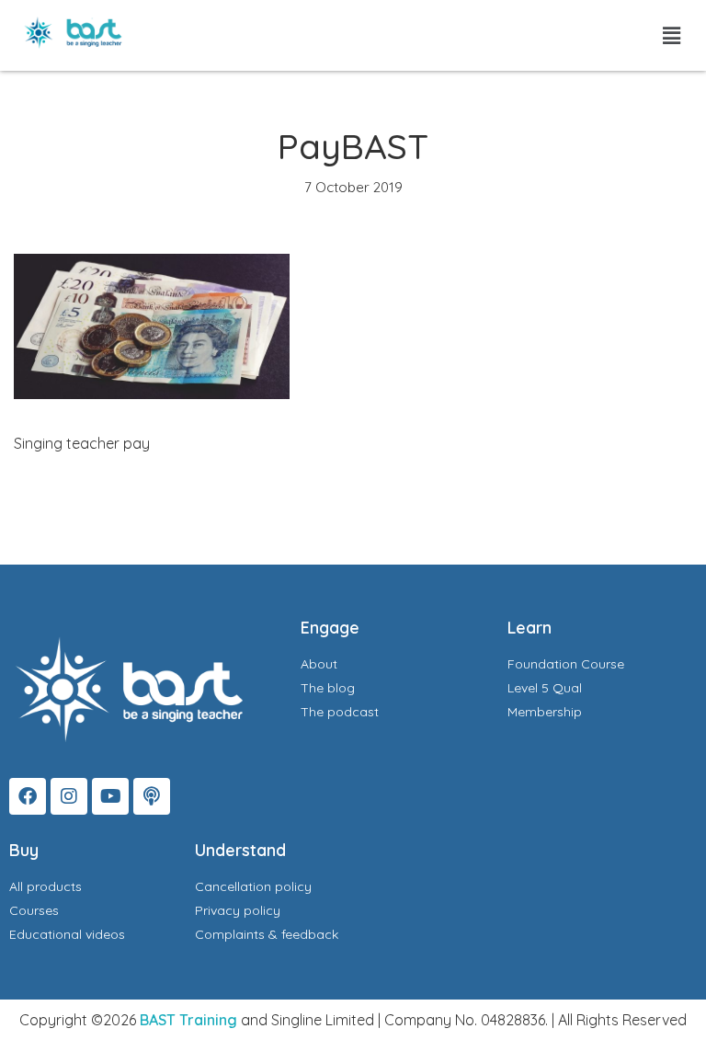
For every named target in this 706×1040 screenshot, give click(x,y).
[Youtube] (110, 796)
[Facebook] (27, 796)
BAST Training (188, 1020)
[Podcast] (151, 796)
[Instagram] (69, 796)
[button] (672, 35)
